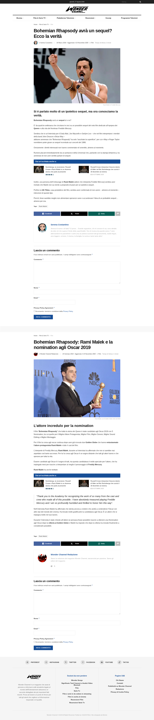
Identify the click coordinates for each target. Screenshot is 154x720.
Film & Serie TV (39, 18)
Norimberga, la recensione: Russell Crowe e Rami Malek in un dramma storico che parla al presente (58, 169)
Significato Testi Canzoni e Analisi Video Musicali (77, 684)
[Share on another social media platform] (117, 214)
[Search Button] (139, 2)
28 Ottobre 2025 (98, 174)
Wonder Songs (77, 680)
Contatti (120, 683)
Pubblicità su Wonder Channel (120, 686)
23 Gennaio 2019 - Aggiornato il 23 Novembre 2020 (79, 354)
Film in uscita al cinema (77, 697)
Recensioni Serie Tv (77, 703)
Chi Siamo (120, 680)
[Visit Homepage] (77, 9)
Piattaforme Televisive (65, 18)
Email (36, 298)
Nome (37, 288)
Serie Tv (77, 691)
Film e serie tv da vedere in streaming (77, 694)
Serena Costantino (46, 43)
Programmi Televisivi (129, 18)
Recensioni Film (77, 700)
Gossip (108, 18)
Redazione (120, 689)
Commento (39, 259)
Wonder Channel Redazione (49, 354)
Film (52, 24)
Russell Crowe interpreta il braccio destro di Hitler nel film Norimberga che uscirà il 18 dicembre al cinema (105, 169)
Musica (19, 18)
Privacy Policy (68, 311)
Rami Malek (43, 206)
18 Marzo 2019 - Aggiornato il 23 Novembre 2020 (72, 43)
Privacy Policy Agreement (44, 308)
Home (35, 24)
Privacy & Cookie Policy (120, 692)
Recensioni (89, 18)
